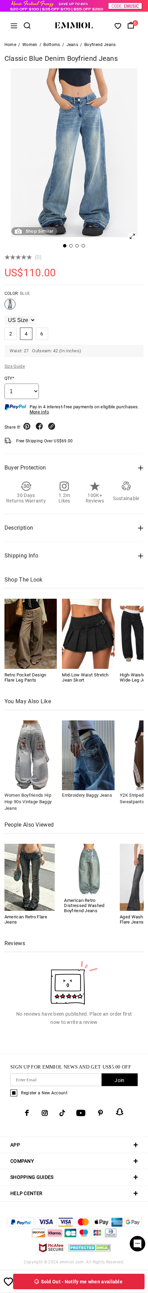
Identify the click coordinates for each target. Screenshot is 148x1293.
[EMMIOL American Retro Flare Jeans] (29, 877)
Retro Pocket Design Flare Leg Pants (25, 677)
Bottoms (51, 44)
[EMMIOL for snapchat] (119, 1112)
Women (30, 44)
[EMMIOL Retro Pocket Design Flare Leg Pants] (30, 633)
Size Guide (14, 366)
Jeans (72, 44)
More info (39, 412)
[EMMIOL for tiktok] (62, 1113)
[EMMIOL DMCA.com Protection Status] (89, 1252)
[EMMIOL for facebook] (27, 1113)
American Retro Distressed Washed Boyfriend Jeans (84, 905)
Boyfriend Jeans (100, 44)
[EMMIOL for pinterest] (100, 1113)
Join (119, 1080)
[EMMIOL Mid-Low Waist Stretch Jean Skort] (88, 633)
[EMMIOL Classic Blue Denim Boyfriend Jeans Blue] (10, 307)
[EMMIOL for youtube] (80, 1113)
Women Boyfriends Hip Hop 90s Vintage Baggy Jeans (28, 802)
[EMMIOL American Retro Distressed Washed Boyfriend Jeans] (89, 868)
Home (10, 44)
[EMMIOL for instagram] (45, 1113)
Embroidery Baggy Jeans (87, 795)
